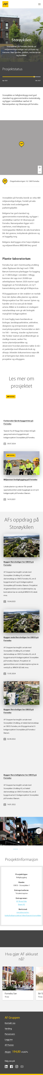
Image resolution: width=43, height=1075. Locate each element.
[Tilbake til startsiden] (5, 4)
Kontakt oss (10, 1023)
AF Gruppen (12, 1017)
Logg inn (9, 1040)
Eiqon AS (21, 905)
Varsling (8, 1029)
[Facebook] (11, 1067)
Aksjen (8, 1052)
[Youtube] (22, 1067)
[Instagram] (16, 1067)
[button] (40, 168)
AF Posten (9, 1045)
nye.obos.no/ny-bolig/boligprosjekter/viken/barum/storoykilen (23, 914)
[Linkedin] (6, 1067)
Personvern (10, 1034)
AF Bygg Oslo (21, 901)
